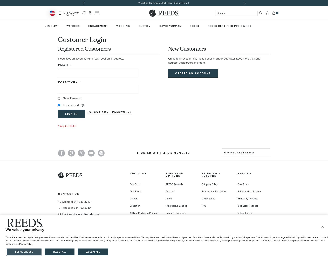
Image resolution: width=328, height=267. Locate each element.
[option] (164, 3)
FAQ (204, 206)
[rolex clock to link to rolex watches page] (274, 26)
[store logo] (164, 13)
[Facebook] (61, 153)
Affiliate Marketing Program (144, 213)
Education (135, 206)
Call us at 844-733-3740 (76, 201)
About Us (138, 173)
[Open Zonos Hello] (52, 13)
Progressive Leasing (176, 206)
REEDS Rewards (174, 184)
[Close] (322, 227)
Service (244, 173)
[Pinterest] (71, 153)
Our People (136, 191)
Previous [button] (83, 3)
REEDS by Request (247, 198)
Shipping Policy (210, 184)
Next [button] (244, 3)
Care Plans (243, 184)
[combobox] (236, 13)
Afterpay (170, 191)
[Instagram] (101, 153)
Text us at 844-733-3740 (76, 207)
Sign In (267, 13)
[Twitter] (81, 153)
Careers (134, 198)
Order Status (208, 198)
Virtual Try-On (244, 213)
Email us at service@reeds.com (80, 214)
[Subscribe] (266, 153)
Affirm (169, 198)
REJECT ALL (59, 251)
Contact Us (68, 194)
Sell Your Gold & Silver (249, 191)
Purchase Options (174, 175)
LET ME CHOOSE (24, 251)
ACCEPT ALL (93, 251)
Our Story (135, 184)
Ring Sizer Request (247, 206)
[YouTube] (91, 153)
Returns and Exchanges (214, 191)
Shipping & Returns (211, 175)
